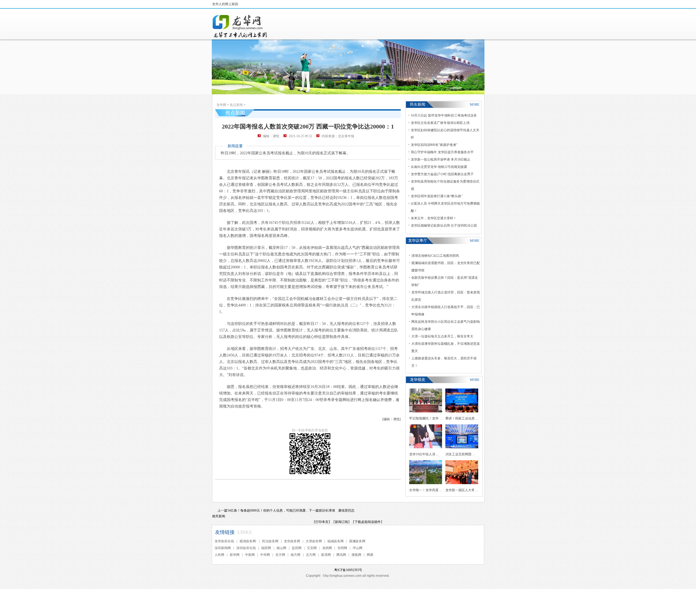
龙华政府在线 (224, 541)
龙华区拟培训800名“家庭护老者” (434, 145)
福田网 (266, 548)
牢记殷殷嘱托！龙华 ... (425, 418)
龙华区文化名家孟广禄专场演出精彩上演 (440, 123)
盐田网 (297, 548)
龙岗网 (327, 548)
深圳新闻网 (223, 548)
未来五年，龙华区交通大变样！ (433, 218)
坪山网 (357, 548)
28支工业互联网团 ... (460, 454)
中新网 (250, 555)
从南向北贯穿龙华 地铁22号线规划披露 (439, 167)
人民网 (219, 555)
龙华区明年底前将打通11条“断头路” (436, 196)
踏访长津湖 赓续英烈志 (337, 510)
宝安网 (312, 548)
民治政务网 (270, 541)
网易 (370, 555)
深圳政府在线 (246, 548)
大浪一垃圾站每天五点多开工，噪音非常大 (442, 336)
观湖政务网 (248, 541)
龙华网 (221, 105)
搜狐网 (356, 555)
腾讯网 (341, 555)
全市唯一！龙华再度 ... (425, 490)
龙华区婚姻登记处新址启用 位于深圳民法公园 (444, 225)
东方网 (280, 555)
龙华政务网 (292, 541)
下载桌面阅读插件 (368, 522)
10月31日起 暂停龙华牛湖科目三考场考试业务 (444, 115)
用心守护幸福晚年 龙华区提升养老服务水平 (442, 152)
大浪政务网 (314, 541)
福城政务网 (335, 541)
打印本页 (321, 522)
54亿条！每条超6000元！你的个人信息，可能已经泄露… (268, 510)
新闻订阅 (341, 522)
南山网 (281, 548)
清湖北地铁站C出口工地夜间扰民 (435, 256)
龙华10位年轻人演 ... (424, 454)
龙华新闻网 (240, 26)
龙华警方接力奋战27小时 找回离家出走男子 (442, 174)
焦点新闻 (236, 105)
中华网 (265, 555)
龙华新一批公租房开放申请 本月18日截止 (440, 159)
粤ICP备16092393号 (348, 570)
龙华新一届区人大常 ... (461, 490)
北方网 (311, 555)
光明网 (342, 548)
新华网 (235, 555)
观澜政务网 (357, 541)
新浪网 (326, 555)
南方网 (295, 555)
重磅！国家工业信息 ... (461, 418)
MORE (474, 104)
